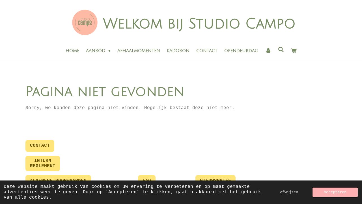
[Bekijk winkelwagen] (293, 51)
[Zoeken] (281, 50)
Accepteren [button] (335, 192)
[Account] (268, 51)
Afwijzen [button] (289, 192)
